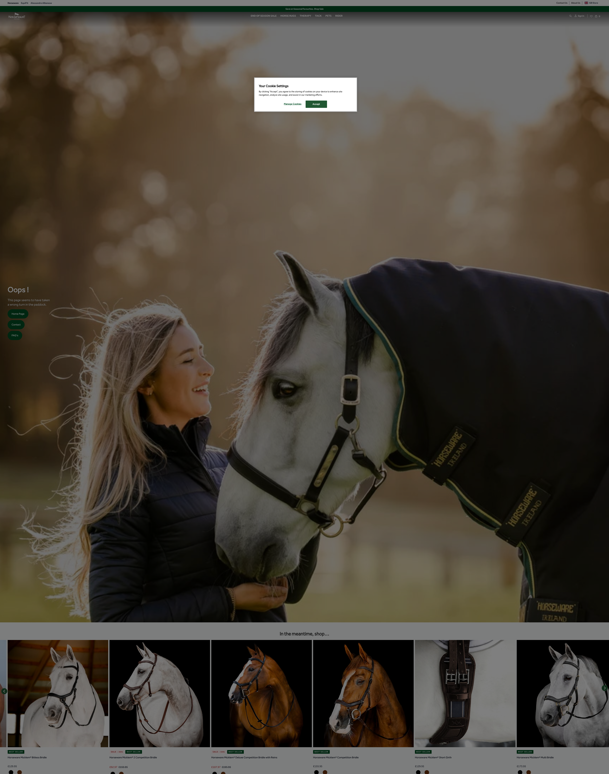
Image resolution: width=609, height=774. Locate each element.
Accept (316, 104)
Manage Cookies (292, 104)
